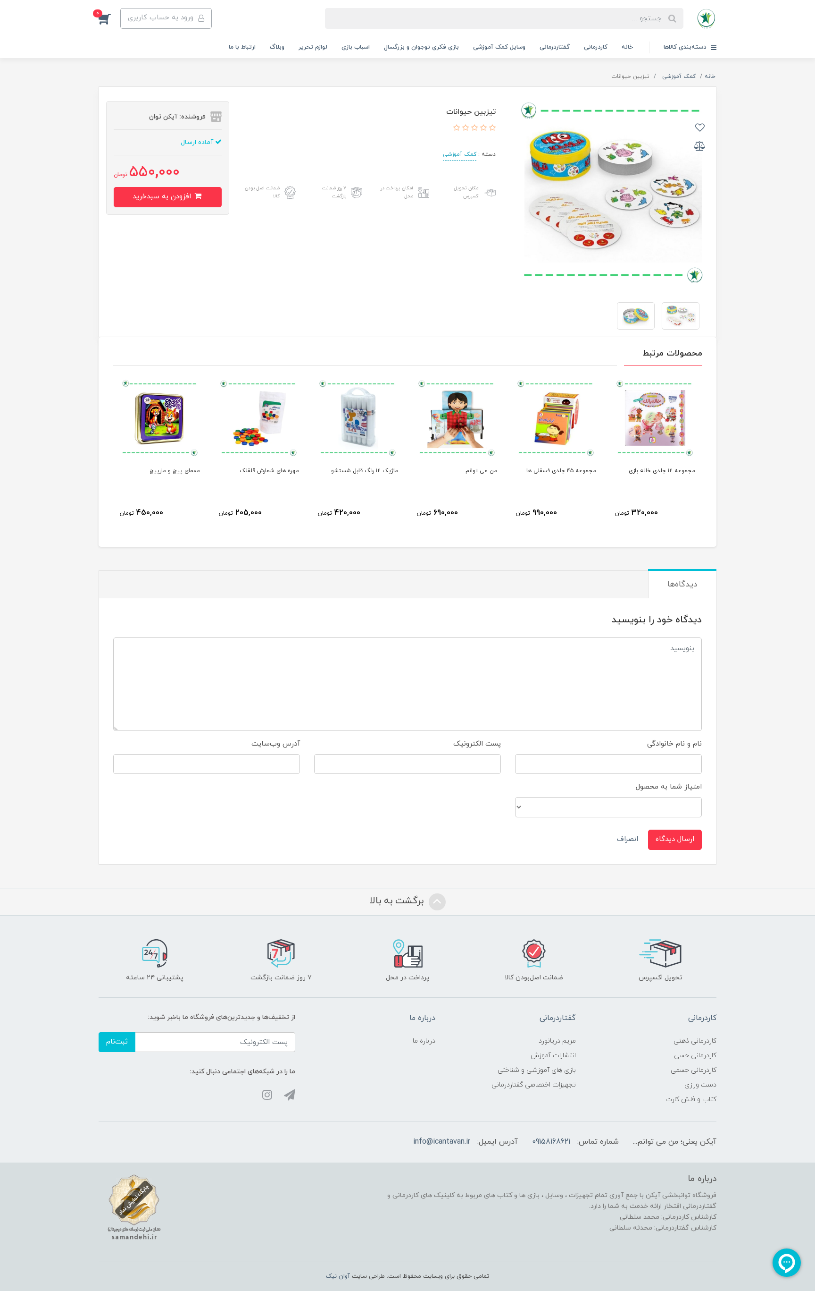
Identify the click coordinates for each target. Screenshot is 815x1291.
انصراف (627, 839)
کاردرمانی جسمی (693, 1070)
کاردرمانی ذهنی (695, 1040)
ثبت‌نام (117, 1042)
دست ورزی (700, 1084)
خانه (627, 47)
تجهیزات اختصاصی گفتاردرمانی (533, 1084)
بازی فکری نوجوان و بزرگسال (421, 47)
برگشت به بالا (398, 901)
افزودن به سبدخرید (163, 197)
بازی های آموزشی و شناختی (537, 1070)
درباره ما (424, 1040)
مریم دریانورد (557, 1040)
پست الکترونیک (477, 744)
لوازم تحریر (313, 47)
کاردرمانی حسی (695, 1055)
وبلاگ (277, 47)
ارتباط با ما (242, 47)
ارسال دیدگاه (675, 839)
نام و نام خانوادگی (674, 744)
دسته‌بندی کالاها (686, 47)
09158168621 (551, 1142)
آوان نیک (338, 1276)
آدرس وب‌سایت (275, 744)
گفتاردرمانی (555, 47)
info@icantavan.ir (441, 1142)
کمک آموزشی (459, 154)
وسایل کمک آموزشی (499, 47)
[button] (109, 18)
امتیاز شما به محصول (669, 787)
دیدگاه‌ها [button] (682, 584)
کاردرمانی (595, 47)
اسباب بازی (355, 47)
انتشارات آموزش (553, 1055)
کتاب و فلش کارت (690, 1099)
